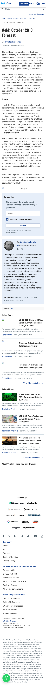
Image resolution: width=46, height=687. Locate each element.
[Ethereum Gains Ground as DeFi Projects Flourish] (9, 342)
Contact (6, 553)
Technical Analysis (12, 19)
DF (3, 19)
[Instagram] (42, 536)
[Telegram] (21, 536)
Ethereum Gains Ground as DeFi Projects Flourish (30, 344)
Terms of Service (10, 557)
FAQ (4, 549)
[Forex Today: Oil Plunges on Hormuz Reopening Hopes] (9, 363)
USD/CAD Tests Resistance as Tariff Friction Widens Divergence (31, 419)
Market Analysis (10, 613)
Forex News (7, 335)
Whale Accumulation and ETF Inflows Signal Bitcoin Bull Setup (30, 397)
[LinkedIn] (18, 249)
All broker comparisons (13, 589)
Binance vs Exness (11, 577)
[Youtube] (35, 536)
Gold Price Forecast (27, 19)
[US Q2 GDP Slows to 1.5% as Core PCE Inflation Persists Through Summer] (9, 320)
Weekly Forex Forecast (13, 606)
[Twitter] (22, 249)
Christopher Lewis (27, 242)
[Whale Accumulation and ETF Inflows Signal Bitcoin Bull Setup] (9, 400)
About (5, 545)
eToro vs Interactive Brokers (15, 581)
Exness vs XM (9, 570)
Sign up (23, 225)
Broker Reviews (10, 609)
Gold (12, 308)
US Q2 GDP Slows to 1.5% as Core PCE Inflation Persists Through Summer (31, 323)
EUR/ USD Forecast (11, 602)
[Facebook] (3, 536)
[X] (9, 536)
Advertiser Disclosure (36, 14)
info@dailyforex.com (10, 621)
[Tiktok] (28, 536)
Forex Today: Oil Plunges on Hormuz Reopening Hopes (31, 366)
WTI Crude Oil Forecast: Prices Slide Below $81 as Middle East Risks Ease (30, 440)
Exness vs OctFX (10, 574)
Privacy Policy (9, 560)
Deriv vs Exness (10, 585)
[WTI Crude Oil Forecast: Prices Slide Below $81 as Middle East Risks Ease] (9, 444)
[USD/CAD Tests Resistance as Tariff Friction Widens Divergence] (9, 422)
